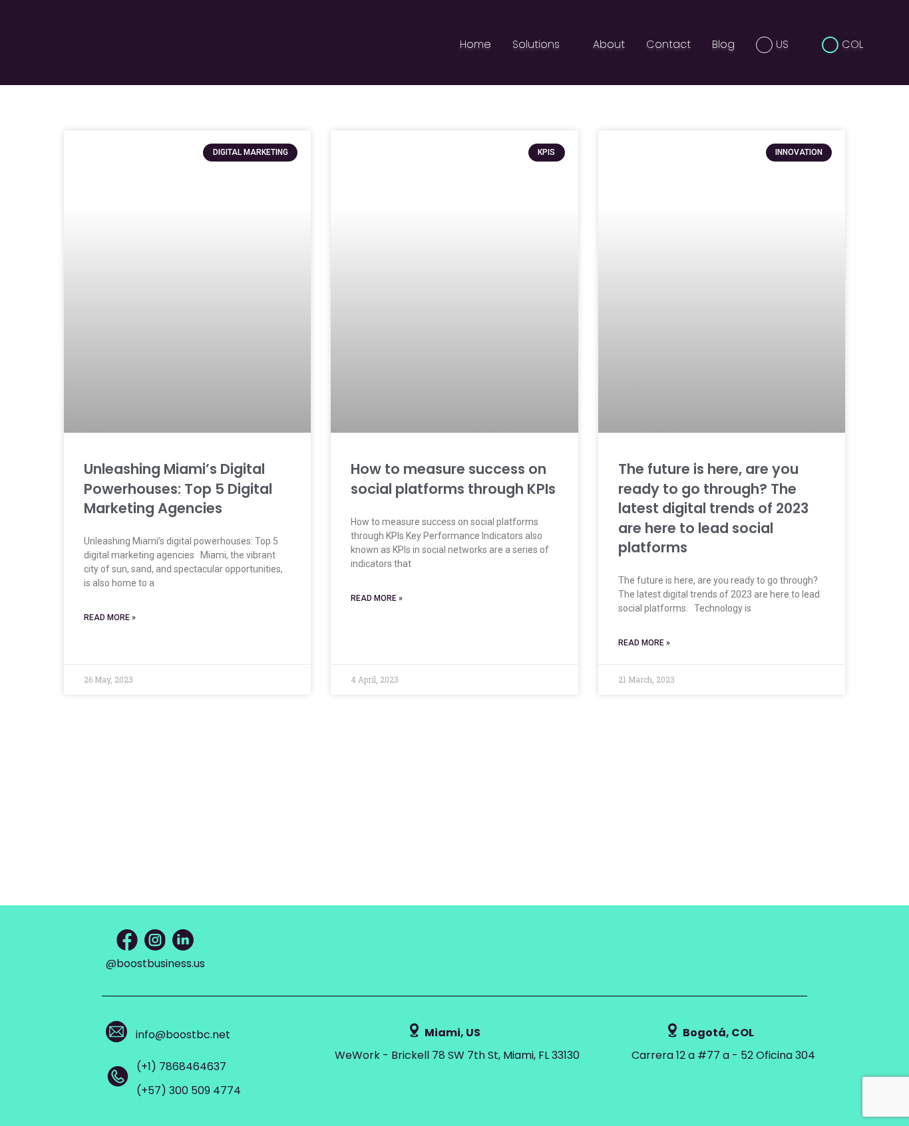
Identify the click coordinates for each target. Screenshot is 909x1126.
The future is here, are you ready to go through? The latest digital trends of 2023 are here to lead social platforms (713, 508)
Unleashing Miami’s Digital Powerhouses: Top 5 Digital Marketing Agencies (178, 488)
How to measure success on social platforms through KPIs (453, 478)
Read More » (110, 617)
